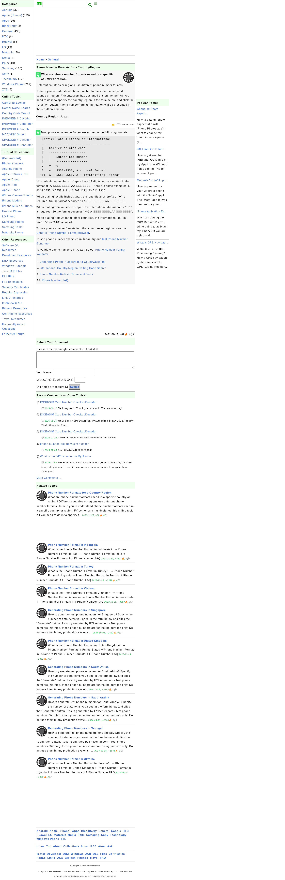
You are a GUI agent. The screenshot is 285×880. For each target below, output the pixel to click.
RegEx (41, 857)
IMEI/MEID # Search (15, 129)
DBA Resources (12, 260)
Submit (74, 386)
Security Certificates (15, 287)
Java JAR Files (12, 271)
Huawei (7, 41)
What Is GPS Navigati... (152, 242)
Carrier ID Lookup (14, 102)
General (7, 31)
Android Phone (12, 168)
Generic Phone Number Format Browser (62, 232)
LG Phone (8, 216)
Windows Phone (13, 84)
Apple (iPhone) (12, 15)
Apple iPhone (11, 190)
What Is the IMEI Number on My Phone (65, 456)
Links (51, 857)
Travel (94, 857)
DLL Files (8, 276)
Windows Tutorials (14, 266)
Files (103, 853)
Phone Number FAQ (55, 280)
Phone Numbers (12, 163)
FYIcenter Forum (13, 334)
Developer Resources (16, 255)
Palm (5, 63)
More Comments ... (48, 477)
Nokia (6, 57)
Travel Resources (13, 319)
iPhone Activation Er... (151, 211)
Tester (40, 853)
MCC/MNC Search (14, 134)
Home (40, 59)
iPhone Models (12, 200)
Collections (71, 846)
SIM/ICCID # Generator (17, 145)
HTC (5, 36)
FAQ (103, 857)
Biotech (70, 857)
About (57, 846)
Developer (54, 853)
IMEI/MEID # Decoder (16, 118)
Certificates (117, 853)
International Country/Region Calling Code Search (73, 268)
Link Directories (12, 297)
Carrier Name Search (16, 108)
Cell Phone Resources (17, 313)
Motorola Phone (12, 232)
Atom (102, 846)
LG (4, 47)
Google (116, 831)
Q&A (60, 857)
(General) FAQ (11, 158)
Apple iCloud (10, 179)
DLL (96, 853)
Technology (9, 79)
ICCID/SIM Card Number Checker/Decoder (68, 402)
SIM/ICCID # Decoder (16, 139)
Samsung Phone (13, 221)
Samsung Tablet (12, 227)
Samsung (8, 68)
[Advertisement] (17, 386)
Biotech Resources (14, 308)
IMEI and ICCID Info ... (152, 149)
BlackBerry (9, 26)
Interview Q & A (12, 303)
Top (48, 846)
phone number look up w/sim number (64, 443)
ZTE (5, 89)
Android (7, 10)
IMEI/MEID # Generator (17, 123)
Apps (5, 20)
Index (85, 846)
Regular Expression (15, 292)
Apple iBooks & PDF (15, 174)
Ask (110, 846)
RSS (93, 846)
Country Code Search (16, 113)
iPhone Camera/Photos (17, 195)
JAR (88, 853)
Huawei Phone (12, 211)
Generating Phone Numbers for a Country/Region (72, 261)
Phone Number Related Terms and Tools (66, 274)
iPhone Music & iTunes (17, 206)
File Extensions (12, 281)
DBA (66, 853)
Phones (82, 857)
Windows (77, 853)
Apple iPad (9, 184)
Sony (5, 73)
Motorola (8, 52)
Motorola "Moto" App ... (152, 180)
